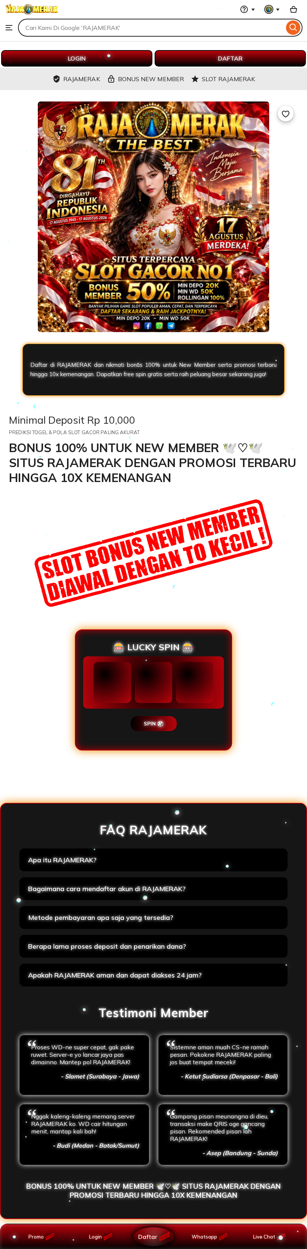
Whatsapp (205, 1237)
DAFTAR (230, 58)
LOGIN (77, 58)
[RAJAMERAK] (31, 15)
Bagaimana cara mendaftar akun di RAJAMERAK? (107, 888)
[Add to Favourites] (286, 114)
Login (95, 1237)
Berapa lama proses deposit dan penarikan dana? (107, 946)
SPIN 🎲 (154, 724)
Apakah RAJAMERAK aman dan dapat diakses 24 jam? (115, 975)
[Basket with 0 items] (294, 9)
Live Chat (264, 1237)
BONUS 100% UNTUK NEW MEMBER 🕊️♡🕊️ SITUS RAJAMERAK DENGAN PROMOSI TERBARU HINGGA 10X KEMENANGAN (153, 1191)
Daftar (147, 1236)
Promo (36, 1237)
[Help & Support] (247, 9)
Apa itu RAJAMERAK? (62, 860)
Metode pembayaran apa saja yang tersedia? (100, 917)
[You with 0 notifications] (272, 9)
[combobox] (151, 28)
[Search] (293, 28)
